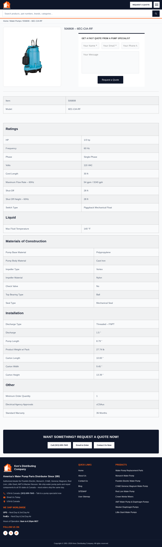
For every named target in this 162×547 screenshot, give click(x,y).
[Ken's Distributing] (7, 4)
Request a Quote (141, 5)
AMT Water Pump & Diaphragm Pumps (132, 502)
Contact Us (83, 481)
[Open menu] (157, 5)
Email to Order (82, 445)
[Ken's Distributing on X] (11, 533)
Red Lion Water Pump (124, 491)
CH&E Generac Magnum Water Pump (131, 486)
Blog (80, 486)
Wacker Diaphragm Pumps (127, 507)
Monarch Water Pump (124, 476)
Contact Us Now (104, 445)
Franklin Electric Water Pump (127, 481)
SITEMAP (82, 491)
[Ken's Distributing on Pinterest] (16, 533)
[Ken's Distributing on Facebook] (5, 533)
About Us (82, 476)
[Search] (156, 13)
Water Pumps (15, 21)
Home (5, 21)
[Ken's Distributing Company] (7, 468)
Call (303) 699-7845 (59, 445)
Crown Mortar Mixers (124, 497)
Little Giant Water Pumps (126, 512)
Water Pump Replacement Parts (129, 470)
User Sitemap (84, 497)
